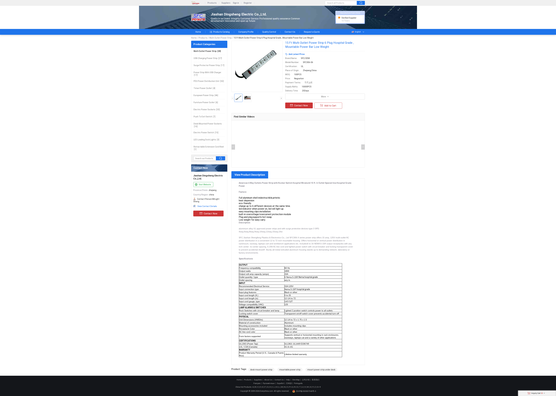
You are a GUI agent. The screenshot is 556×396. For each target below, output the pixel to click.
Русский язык (269, 383)
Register (248, 3)
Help (288, 380)
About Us (268, 380)
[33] (207, 109)
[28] (207, 51)
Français (256, 383)
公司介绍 (306, 380)
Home (198, 32)
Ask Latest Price (296, 54)
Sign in (236, 3)
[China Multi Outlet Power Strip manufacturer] (198, 17)
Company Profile (246, 32)
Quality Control (269, 32)
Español (280, 383)
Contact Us (290, 32)
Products (212, 3)
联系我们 (315, 380)
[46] (206, 95)
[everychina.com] (198, 3)
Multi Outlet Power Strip (220, 38)
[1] (209, 148)
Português (298, 383)
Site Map (296, 380)
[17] (209, 65)
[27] (208, 58)
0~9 (319, 387)
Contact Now (210, 213)
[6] (206, 102)
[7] (204, 116)
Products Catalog (221, 32)
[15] (206, 132)
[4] (204, 88)
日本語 (289, 383)
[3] (206, 139)
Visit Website (205, 184)
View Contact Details (207, 206)
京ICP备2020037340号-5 (306, 391)
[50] (209, 81)
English (358, 32)
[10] (208, 125)
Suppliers (225, 3)
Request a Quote (312, 32)
